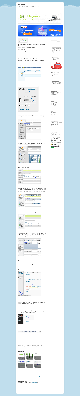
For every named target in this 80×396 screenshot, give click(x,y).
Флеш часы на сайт (55, 74)
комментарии (21, 370)
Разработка (52, 101)
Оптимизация (53, 95)
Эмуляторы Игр (53, 114)
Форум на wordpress (54, 102)
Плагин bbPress (53, 103)
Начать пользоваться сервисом (55, 147)
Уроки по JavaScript (53, 107)
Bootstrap (52, 111)
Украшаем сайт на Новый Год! (56, 47)
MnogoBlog (21, 5)
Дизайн (52, 97)
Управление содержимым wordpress (56, 92)
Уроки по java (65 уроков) (54, 106)
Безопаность (53, 96)
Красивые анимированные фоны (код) (56, 134)
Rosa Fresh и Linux (53, 112)
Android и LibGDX (53, 105)
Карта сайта (52, 133)
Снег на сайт (54, 51)
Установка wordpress (54, 90)
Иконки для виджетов (55, 58)
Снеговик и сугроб (55, 59)
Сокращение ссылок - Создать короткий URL (25, 387)
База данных (38, 369)
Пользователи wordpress (54, 94)
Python (52, 115)
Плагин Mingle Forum (54, 104)
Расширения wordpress (54, 93)
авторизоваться (34, 382)
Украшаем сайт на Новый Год (56, 50)
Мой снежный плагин (55, 52)
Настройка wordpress (54, 91)
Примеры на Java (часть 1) (54, 121)
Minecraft (52, 113)
